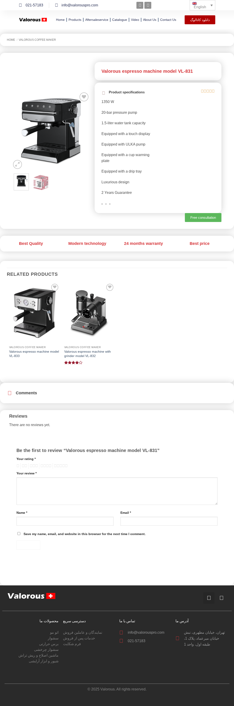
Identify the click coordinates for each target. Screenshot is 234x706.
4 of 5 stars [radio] (45, 466)
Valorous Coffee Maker (37, 39)
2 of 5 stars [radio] (23, 466)
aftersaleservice (96, 20)
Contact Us (168, 20)
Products (75, 20)
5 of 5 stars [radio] (60, 466)
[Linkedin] (147, 5)
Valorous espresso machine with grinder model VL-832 (87, 354)
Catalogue (119, 20)
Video (135, 20)
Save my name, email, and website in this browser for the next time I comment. (85, 534)
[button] (17, 164)
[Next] (83, 131)
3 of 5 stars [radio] (33, 466)
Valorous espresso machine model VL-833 (34, 354)
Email (125, 512)
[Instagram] (139, 5)
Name (21, 512)
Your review (26, 473)
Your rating (26, 459)
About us (149, 20)
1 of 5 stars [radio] (17, 466)
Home (60, 20)
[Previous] (19, 131)
